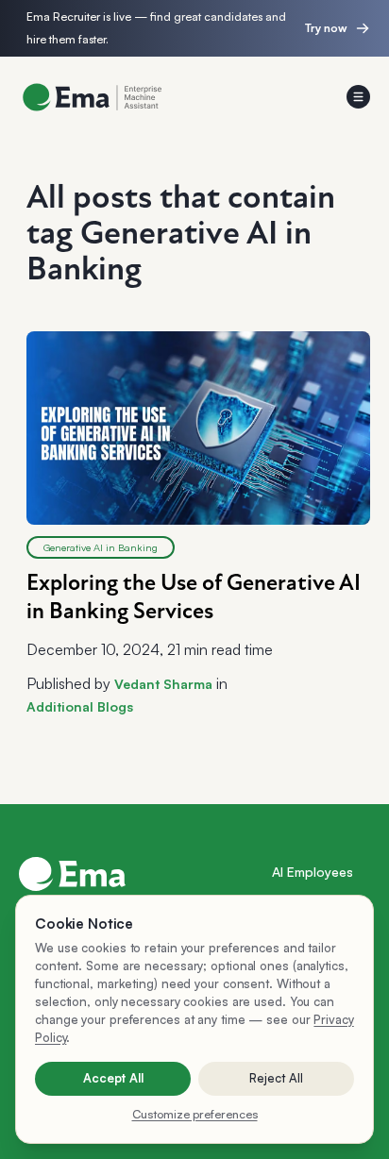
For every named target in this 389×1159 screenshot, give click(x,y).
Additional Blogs (79, 706)
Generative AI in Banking (100, 547)
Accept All (113, 1077)
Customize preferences (195, 1113)
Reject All (276, 1077)
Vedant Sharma (163, 684)
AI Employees (312, 872)
